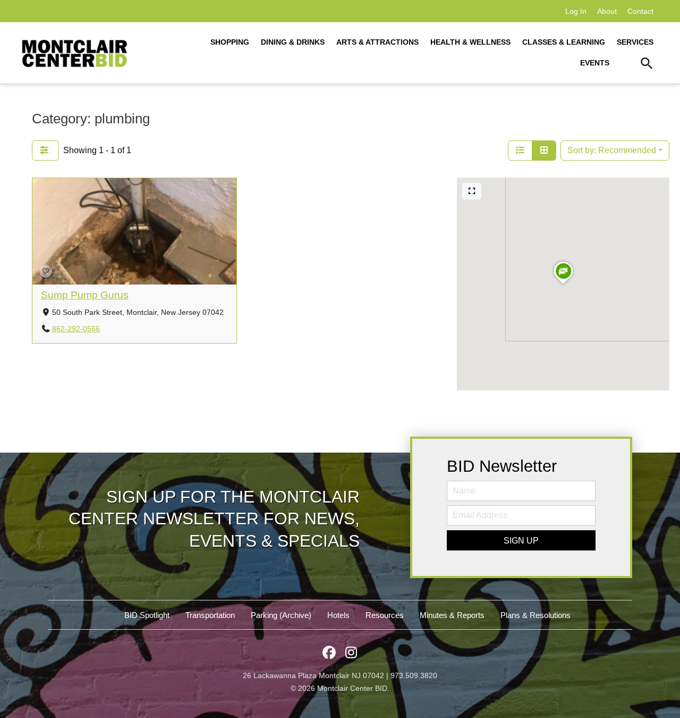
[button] (646, 65)
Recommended (611, 150)
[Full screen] (471, 191)
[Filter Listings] (45, 150)
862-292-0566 (76, 329)
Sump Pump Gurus (85, 294)
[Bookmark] (46, 271)
